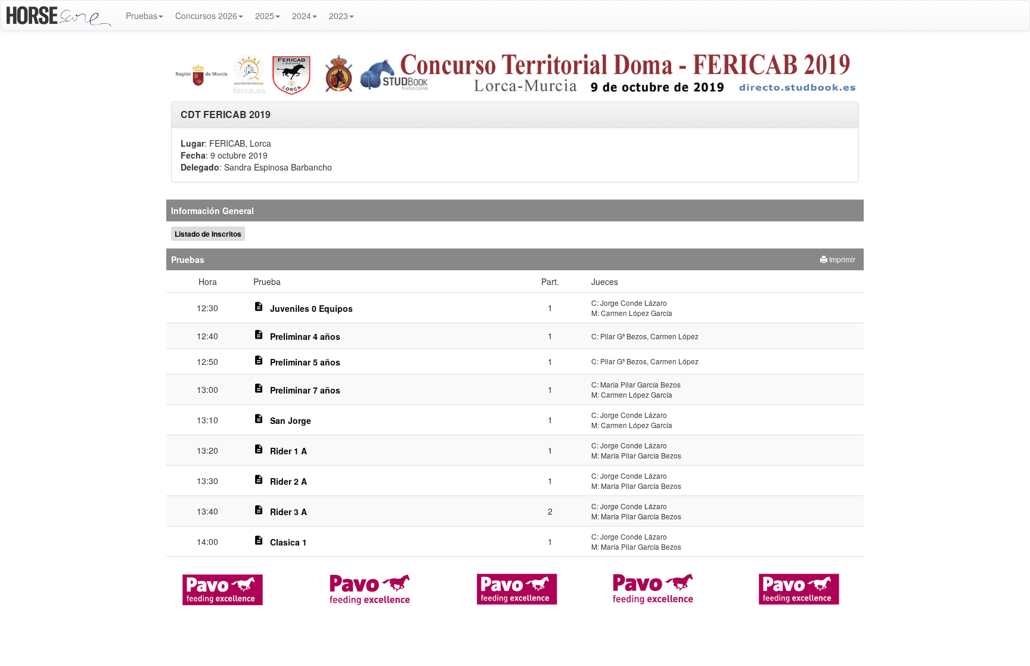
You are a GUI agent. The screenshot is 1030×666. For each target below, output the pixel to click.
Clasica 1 (288, 542)
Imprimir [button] (841, 259)
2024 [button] (301, 15)
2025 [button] (264, 15)
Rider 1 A (288, 451)
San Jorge (290, 420)
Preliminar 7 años (305, 390)
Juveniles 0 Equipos (311, 308)
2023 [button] (338, 15)
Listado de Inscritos (208, 233)
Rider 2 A (288, 481)
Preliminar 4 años (305, 336)
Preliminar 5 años (305, 362)
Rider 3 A (288, 512)
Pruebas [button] (141, 15)
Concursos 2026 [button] (206, 15)
